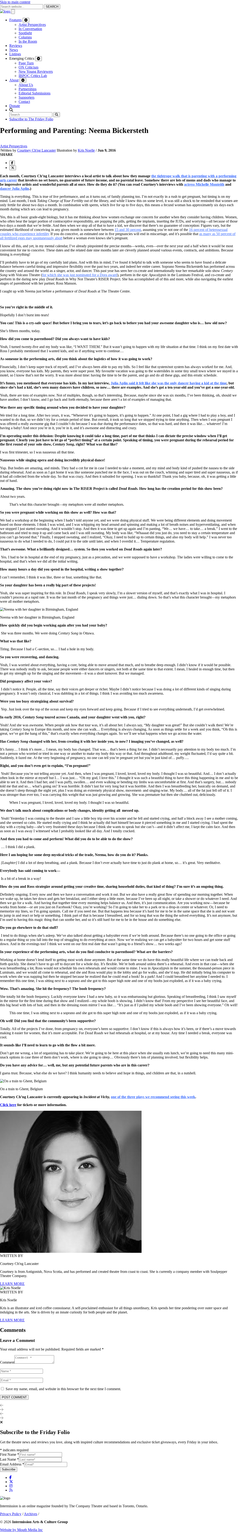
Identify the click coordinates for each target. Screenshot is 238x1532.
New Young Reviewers (36, 71)
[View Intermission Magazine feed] (11, 1490)
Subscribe (8, 1469)
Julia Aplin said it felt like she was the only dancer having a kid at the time (169, 383)
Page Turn (26, 63)
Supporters (26, 97)
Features (15, 20)
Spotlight (25, 33)
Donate (14, 106)
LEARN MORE (12, 1284)
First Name (9, 1454)
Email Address (12, 1464)
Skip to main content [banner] (15, 2)
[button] (11, 110)
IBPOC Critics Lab (33, 76)
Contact (24, 102)
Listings (15, 54)
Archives (30, 1514)
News (13, 50)
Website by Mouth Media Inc (21, 1530)
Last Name (9, 1459)
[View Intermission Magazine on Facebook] (10, 1478)
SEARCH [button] (52, 6)
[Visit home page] (5, 11)
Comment (7, 1362)
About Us (26, 85)
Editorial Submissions (34, 93)
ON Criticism (28, 67)
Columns (25, 37)
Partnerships (27, 89)
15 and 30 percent (128, 230)
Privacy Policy (10, 1514)
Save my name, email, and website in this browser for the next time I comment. (63, 1389)
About (14, 80)
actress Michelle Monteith (204, 184)
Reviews (15, 46)
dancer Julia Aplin (14, 189)
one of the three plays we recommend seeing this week (153, 1097)
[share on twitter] (12, 167)
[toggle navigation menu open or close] (13, 11)
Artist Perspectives (32, 25)
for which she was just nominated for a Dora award (79, 275)
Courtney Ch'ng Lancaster (36, 150)
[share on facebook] (12, 162)
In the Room (28, 41)
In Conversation (30, 29)
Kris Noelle (86, 150)
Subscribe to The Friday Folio (31, 119)
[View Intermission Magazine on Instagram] (11, 1486)
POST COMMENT (14, 1397)
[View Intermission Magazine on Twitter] (11, 1482)
